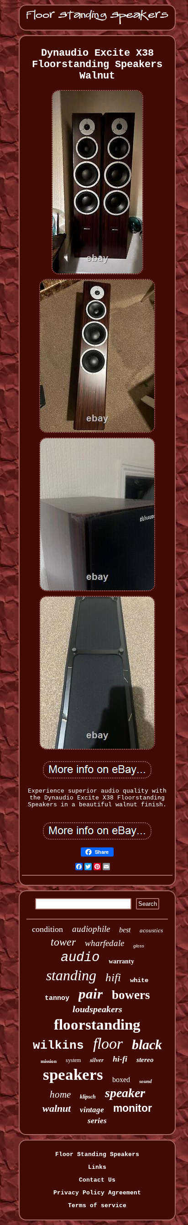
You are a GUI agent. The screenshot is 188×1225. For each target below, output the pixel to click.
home (60, 1094)
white (139, 980)
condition (47, 929)
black (147, 1044)
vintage (92, 1109)
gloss (138, 945)
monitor (132, 1108)
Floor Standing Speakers (97, 1154)
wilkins (58, 1045)
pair (90, 994)
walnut (56, 1108)
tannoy (57, 998)
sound (145, 1081)
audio (80, 957)
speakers (73, 1074)
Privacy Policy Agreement (97, 1192)
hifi (113, 977)
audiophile (91, 929)
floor (108, 1043)
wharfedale (104, 943)
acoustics (151, 930)
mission (49, 1061)
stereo (145, 1059)
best (125, 930)
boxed (121, 1079)
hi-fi (120, 1058)
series (97, 1120)
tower (63, 942)
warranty (121, 961)
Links (97, 1167)
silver (97, 1060)
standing (71, 975)
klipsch (88, 1097)
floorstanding (97, 1024)
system (73, 1060)
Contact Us (97, 1180)
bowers (131, 995)
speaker (125, 1093)
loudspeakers (97, 1009)
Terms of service (97, 1205)
